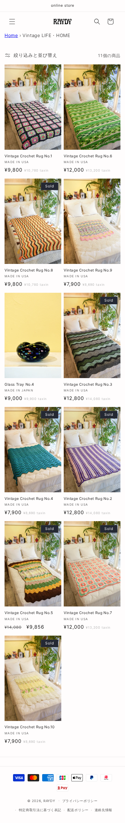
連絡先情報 (104, 810)
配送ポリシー (78, 810)
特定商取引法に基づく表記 (40, 810)
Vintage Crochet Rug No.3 (88, 384)
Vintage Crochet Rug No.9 (88, 270)
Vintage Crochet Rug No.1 (28, 156)
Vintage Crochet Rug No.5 (29, 612)
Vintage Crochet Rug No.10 (30, 727)
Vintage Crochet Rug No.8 (29, 270)
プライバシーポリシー (80, 801)
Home (11, 35)
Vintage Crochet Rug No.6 (88, 156)
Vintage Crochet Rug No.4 (29, 498)
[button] (12, 21)
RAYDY (49, 800)
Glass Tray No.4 (19, 384)
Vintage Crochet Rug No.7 (88, 612)
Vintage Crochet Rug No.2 (88, 498)
